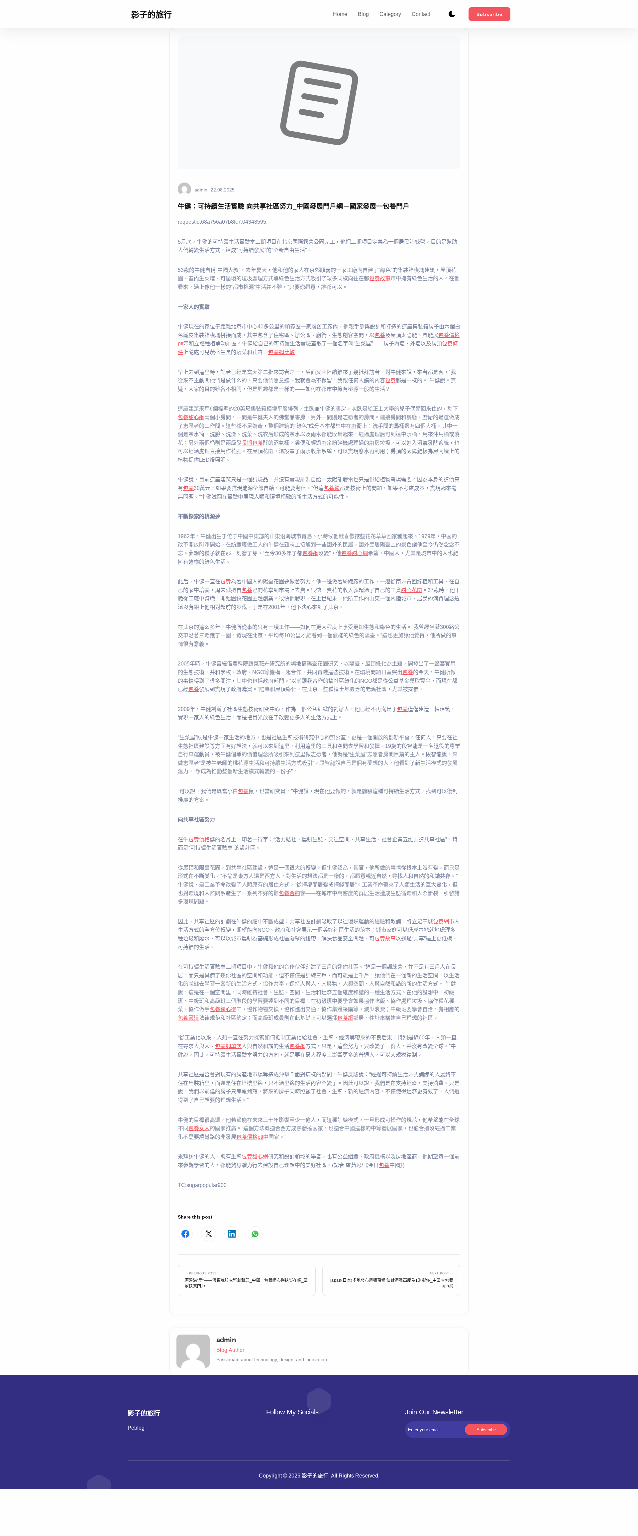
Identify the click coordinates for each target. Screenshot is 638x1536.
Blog (363, 14)
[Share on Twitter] (208, 1233)
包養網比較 (281, 352)
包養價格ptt (249, 1136)
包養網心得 (223, 1009)
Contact (421, 14)
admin (200, 189)
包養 (379, 335)
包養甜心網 (191, 417)
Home (340, 14)
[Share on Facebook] (185, 1233)
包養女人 (199, 1128)
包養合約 (289, 893)
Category (390, 14)
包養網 (332, 488)
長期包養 (252, 442)
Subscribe (489, 14)
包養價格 (199, 839)
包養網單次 (228, 1046)
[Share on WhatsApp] (255, 1233)
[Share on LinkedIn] (231, 1233)
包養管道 (188, 1017)
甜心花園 (411, 590)
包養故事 (379, 278)
